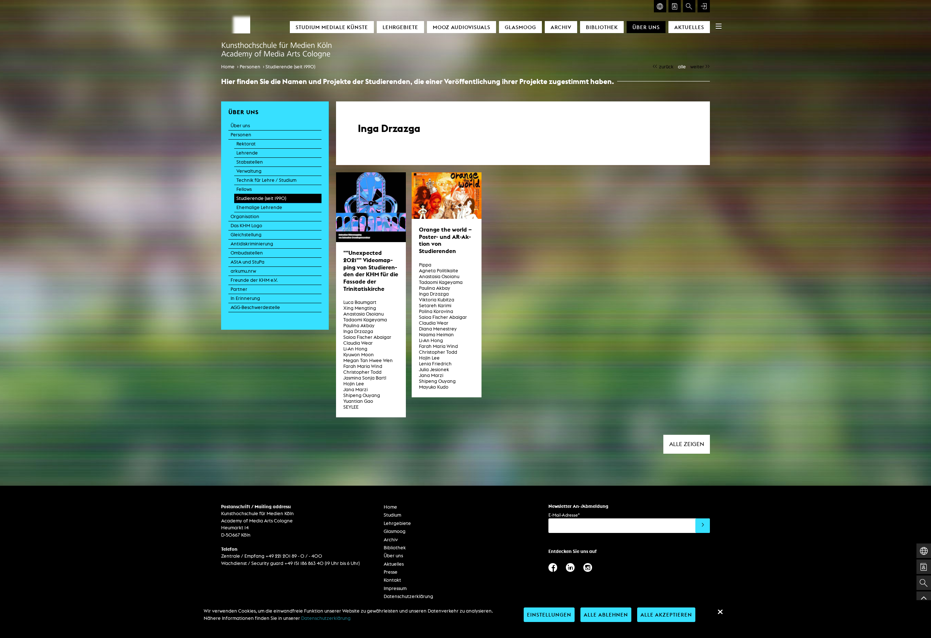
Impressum (395, 588)
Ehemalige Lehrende (259, 207)
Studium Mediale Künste (332, 27)
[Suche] (689, 6)
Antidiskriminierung (252, 243)
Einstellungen (549, 614)
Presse (390, 572)
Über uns (646, 27)
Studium (392, 515)
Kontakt (392, 580)
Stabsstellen (249, 162)
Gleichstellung (246, 234)
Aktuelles (689, 27)
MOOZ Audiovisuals (461, 27)
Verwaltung (248, 171)
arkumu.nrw (243, 271)
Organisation (245, 216)
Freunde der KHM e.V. (254, 280)
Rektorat (246, 144)
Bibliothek (602, 27)
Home (228, 66)
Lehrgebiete (400, 27)
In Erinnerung (245, 298)
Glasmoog (520, 27)
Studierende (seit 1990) (290, 66)
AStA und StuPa (247, 262)
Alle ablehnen (606, 614)
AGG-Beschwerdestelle (255, 307)
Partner (239, 289)
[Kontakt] (674, 6)
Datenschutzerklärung (408, 596)
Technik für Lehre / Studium (266, 180)
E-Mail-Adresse (564, 515)
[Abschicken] (702, 525)
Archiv (561, 27)
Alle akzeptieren (666, 614)
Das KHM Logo (246, 225)
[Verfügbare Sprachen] (660, 6)
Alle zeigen (686, 444)
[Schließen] (720, 612)
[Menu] (718, 26)
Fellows (244, 189)
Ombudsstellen (247, 253)
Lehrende (247, 153)
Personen (250, 66)
